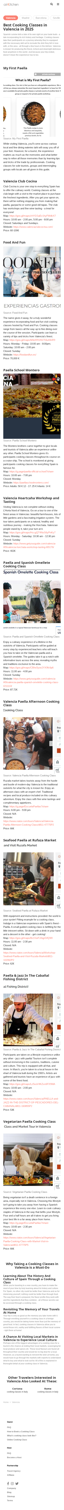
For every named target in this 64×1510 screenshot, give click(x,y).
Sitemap (11, 1496)
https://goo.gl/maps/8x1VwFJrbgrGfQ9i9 (31, 938)
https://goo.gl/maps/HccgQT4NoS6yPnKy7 (32, 532)
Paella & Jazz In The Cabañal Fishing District (36, 1049)
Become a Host (14, 1457)
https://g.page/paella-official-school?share (31, 471)
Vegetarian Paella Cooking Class (29, 1192)
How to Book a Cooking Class (21, 1431)
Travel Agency (14, 1471)
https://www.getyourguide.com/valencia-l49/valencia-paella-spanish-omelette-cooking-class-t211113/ (31, 682)
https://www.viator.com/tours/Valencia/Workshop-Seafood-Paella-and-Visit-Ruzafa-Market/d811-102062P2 (29, 956)
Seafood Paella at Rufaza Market (30, 910)
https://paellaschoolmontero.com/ (31, 482)
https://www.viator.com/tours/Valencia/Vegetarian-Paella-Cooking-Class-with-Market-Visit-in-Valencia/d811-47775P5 (29, 1241)
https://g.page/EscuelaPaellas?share (28, 806)
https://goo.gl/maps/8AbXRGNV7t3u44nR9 (32, 340)
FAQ (9, 1427)
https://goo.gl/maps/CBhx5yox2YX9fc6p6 (31, 667)
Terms (10, 1500)
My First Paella (20, 138)
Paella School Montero (24, 440)
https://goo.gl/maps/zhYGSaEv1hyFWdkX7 (32, 215)
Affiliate (10, 1475)
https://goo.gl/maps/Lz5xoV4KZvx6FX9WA (32, 1084)
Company (11, 1488)
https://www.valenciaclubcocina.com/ (33, 226)
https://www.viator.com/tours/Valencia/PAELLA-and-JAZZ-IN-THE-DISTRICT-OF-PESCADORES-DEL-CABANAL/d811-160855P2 (31, 1102)
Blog (9, 1492)
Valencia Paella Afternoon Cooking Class (34, 775)
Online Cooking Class (17, 1440)
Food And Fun (19, 312)
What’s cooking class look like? (21, 1436)
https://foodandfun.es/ (24, 354)
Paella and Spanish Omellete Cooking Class (36, 636)
